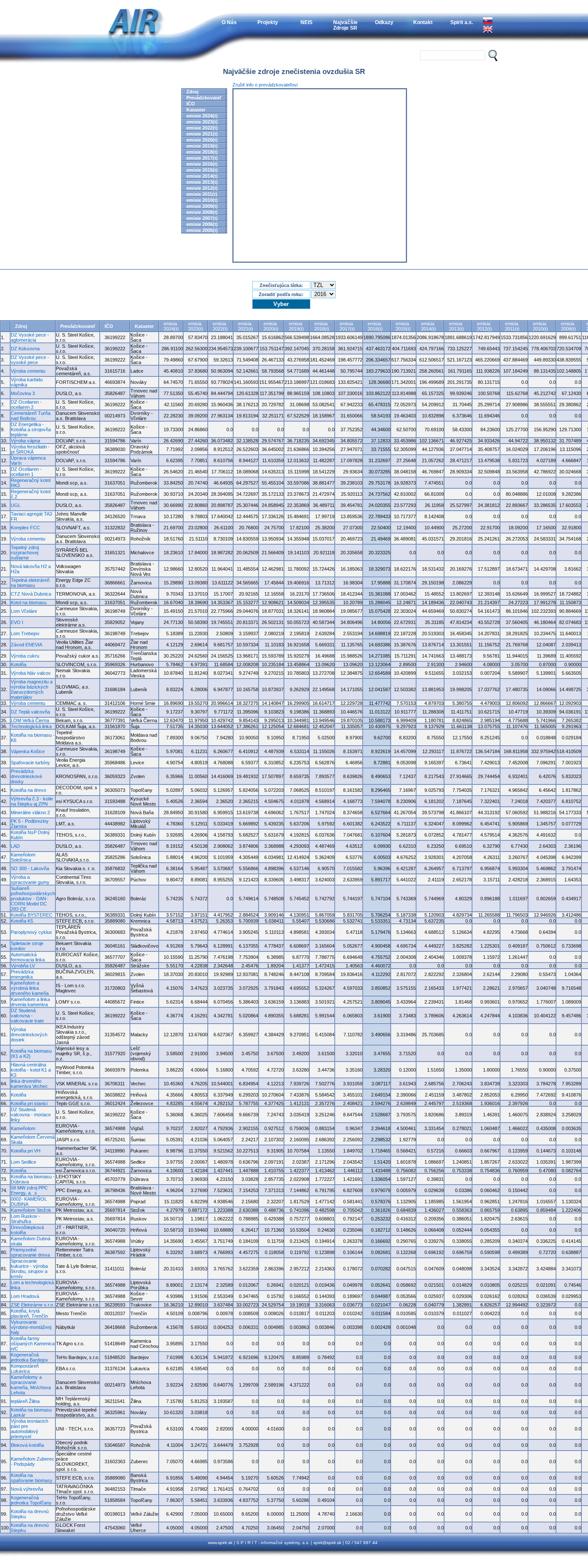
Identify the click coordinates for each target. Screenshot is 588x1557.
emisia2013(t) (456, 326)
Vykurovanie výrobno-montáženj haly (31, 1327)
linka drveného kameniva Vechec (29, 1083)
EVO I (17, 622)
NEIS (306, 22)
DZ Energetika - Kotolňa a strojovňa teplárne (31, 429)
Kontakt (423, 22)
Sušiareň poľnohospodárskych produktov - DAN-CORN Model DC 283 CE (33, 898)
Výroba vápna (25, 440)
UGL (16, 505)
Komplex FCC (25, 527)
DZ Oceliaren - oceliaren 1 (26, 471)
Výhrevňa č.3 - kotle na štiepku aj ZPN (32, 801)
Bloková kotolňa (27, 1445)
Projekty (267, 22)
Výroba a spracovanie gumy (30, 879)
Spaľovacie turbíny (30, 762)
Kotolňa (18, 664)
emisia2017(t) (347, 326)
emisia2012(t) (484, 326)
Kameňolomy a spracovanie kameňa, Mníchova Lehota (31, 1385)
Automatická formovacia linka (28, 957)
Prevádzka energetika (22, 974)
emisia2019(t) (296, 326)
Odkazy (384, 22)
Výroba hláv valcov (31, 673)
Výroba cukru (25, 655)
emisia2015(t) (403, 326)
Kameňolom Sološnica (23, 857)
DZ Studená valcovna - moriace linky (31, 1114)
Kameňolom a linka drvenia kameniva (30, 1002)
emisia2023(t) (195, 326)
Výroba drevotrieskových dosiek (29, 1034)
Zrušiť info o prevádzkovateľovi (264, 84)
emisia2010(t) (540, 326)
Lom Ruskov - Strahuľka (25, 1219)
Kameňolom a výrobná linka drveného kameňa (30, 988)
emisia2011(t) (512, 326)
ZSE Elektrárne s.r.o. (32, 1304)
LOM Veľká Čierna (30, 720)
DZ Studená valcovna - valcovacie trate (27, 1015)
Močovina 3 (23, 393)
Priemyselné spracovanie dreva (30, 1252)
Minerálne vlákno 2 (30, 812)
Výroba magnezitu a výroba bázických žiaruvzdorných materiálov (32, 689)
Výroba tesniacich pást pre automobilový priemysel (29, 1428)
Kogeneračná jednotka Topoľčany (31, 1500)
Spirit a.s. (461, 22)
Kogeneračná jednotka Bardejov (29, 1357)
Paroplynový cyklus (31, 932)
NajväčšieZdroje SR (345, 25)
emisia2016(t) (375, 326)
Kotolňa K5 (22, 921)
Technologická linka (31, 726)
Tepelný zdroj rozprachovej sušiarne (25, 552)
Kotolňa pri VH (25, 1150)
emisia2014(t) (428, 326)
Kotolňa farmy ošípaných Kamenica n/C (33, 1343)
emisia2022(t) (220, 326)
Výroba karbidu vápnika (27, 382)
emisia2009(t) (568, 326)
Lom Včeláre (24, 611)
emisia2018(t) (321, 326)
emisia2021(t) (245, 326)
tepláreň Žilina (25, 1401)
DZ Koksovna (25, 348)
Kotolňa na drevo (28, 790)
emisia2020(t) (271, 326)
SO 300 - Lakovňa (30, 868)
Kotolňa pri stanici (29, 1103)
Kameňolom (23, 1128)
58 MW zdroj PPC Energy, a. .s (29, 1190)
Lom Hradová (25, 1296)
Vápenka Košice (28, 751)
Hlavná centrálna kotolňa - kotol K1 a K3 (31, 1070)
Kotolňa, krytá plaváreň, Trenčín (29, 1313)
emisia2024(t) (171, 326)
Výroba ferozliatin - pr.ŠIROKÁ (30, 449)
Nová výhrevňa (27, 1489)
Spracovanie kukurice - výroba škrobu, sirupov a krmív (29, 1268)
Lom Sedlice (23, 1162)
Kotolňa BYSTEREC (32, 915)
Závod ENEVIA (26, 644)
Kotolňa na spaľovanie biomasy (32, 1478)
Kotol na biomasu (28, 602)
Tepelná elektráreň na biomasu (30, 583)
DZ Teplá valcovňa (30, 711)
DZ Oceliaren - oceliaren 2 (26, 404)
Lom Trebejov (25, 633)
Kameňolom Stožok (31, 1210)
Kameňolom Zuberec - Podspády (32, 1461)
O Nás (229, 22)
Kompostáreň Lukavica (25, 1368)
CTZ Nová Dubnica (31, 593)
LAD (15, 846)
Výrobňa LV (23, 965)
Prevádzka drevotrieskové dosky (26, 776)
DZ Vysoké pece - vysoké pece (30, 360)
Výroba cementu (28, 371)
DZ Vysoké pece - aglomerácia (30, 337)
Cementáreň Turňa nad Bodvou (30, 416)
